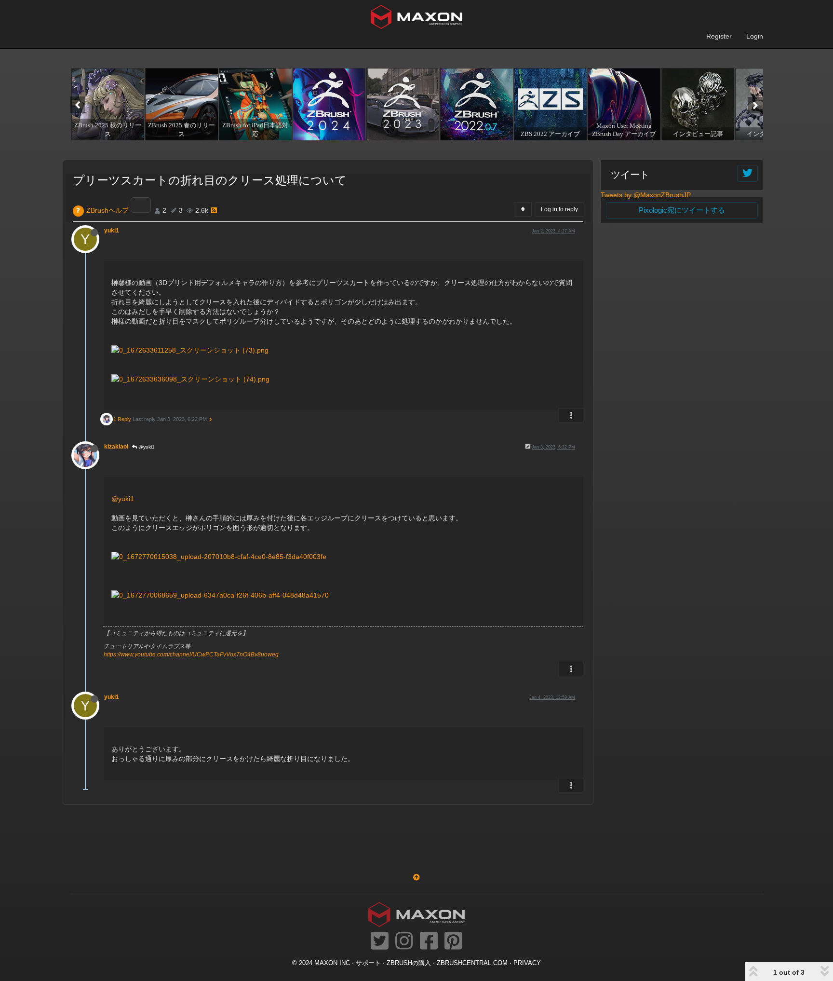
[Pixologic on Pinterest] (453, 941)
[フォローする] (747, 173)
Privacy (527, 963)
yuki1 (111, 230)
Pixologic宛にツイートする (682, 210)
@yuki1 (146, 447)
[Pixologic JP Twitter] (380, 941)
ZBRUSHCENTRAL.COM (472, 963)
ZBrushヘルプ (107, 210)
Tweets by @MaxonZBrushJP (646, 195)
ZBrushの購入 (409, 963)
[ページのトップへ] (416, 877)
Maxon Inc (332, 963)
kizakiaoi (116, 446)
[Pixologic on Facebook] (429, 941)
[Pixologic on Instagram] (404, 941)
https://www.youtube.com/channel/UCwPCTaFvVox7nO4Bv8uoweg (191, 654)
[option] (107, 104)
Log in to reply (559, 209)
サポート (368, 963)
